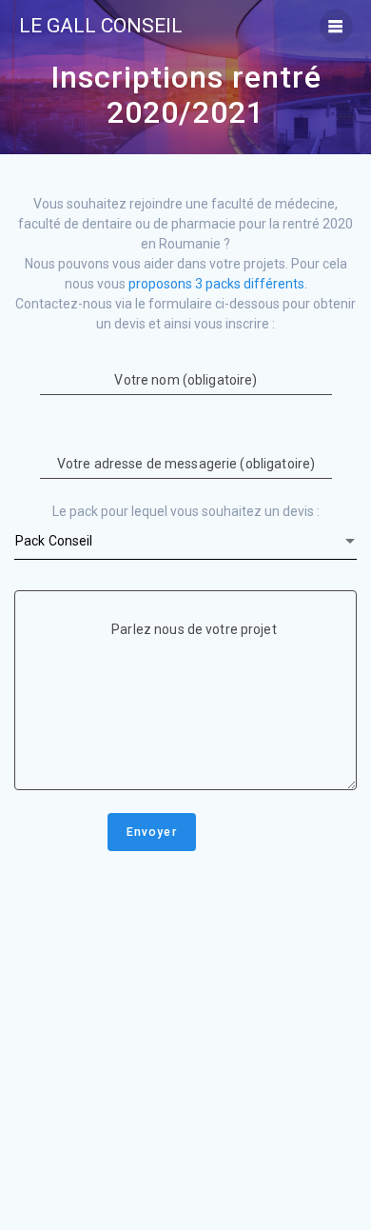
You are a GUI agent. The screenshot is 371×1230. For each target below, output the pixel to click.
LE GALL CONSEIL (101, 26)
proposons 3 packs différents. (217, 283)
